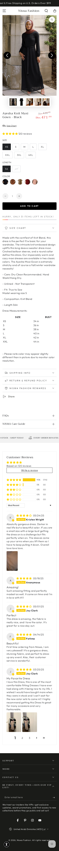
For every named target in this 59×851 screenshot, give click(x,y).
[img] (24, 515)
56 (6, 168)
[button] (46, 11)
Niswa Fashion (24, 840)
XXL (7, 155)
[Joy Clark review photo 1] (14, 722)
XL (42, 146)
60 (16, 168)
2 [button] (22, 737)
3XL (19, 155)
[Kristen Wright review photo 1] (12, 561)
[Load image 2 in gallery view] (21, 102)
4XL (30, 155)
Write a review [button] (29, 470)
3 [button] (29, 737)
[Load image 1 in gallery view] (13, 102)
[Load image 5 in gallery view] (45, 102)
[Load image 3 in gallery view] (29, 102)
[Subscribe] (55, 797)
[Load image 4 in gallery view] (37, 102)
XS (6, 146)
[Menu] (4, 11)
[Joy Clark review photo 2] (29, 722)
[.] (7, 55)
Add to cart (29, 206)
